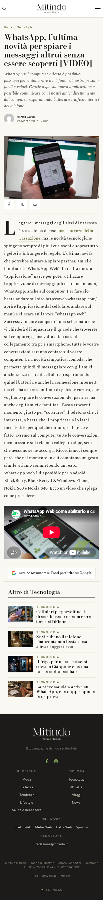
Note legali (49, 876)
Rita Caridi (28, 116)
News (76, 802)
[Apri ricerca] (4, 8)
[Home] (51, 8)
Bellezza (26, 787)
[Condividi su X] (22, 204)
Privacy (65, 876)
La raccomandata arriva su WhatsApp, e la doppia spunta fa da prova (65, 692)
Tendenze (26, 795)
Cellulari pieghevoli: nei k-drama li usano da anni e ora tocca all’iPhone (63, 616)
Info (35, 876)
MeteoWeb (43, 827)
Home (8, 27)
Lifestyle (26, 802)
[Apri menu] (99, 8)
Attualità (76, 787)
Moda (26, 779)
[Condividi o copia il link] (35, 204)
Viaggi (76, 795)
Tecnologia (25, 27)
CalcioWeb (64, 827)
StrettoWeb (22, 827)
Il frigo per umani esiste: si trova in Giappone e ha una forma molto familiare (62, 666)
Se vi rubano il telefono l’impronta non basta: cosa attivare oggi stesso (61, 642)
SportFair (83, 827)
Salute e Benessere (27, 810)
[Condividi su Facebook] (9, 204)
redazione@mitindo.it (52, 844)
